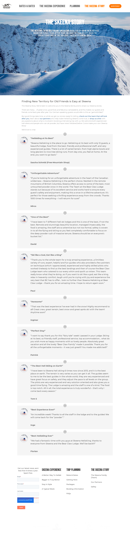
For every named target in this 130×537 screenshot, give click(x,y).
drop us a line (95, 119)
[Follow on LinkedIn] (92, 514)
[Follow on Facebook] (88, 514)
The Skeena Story (95, 6)
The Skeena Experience (52, 6)
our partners (45, 119)
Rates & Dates (27, 6)
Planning (75, 6)
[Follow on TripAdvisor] (95, 514)
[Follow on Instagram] (84, 514)
